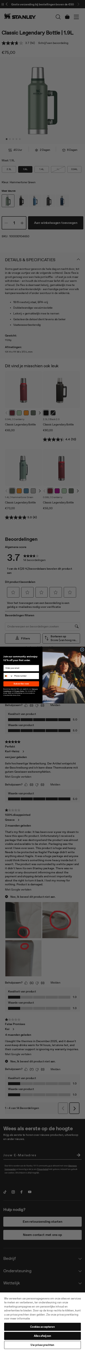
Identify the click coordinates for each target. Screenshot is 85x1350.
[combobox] (8, 676)
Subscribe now (21, 684)
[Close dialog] (82, 649)
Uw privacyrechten (42, 1344)
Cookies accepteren (42, 1326)
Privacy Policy (19, 691)
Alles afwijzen (42, 1335)
